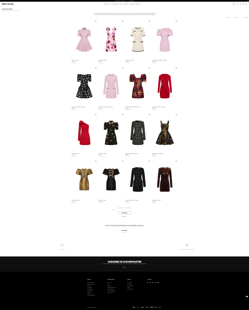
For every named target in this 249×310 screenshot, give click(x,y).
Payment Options (110, 292)
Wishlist (129, 287)
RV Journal (89, 287)
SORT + (236, 17)
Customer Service (110, 279)
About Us (89, 279)
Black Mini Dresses (120, 14)
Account (129, 279)
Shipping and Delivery (111, 287)
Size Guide (109, 285)
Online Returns (110, 289)
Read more (124, 230)
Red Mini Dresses (139, 14)
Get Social (149, 279)
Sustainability (90, 289)
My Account (129, 282)
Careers (88, 292)
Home (3, 10)
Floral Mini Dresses (150, 14)
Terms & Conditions (91, 295)
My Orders (129, 284)
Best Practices (90, 290)
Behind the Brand (90, 282)
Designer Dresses (8, 10)
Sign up (124, 267)
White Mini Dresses (109, 14)
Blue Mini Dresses (130, 14)
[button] (237, 4)
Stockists (89, 285)
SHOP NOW (131, 0)
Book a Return (130, 289)
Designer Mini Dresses (16, 10)
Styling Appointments (111, 290)
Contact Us (109, 282)
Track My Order (130, 285)
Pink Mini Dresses (99, 14)
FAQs (108, 284)
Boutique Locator (90, 284)
